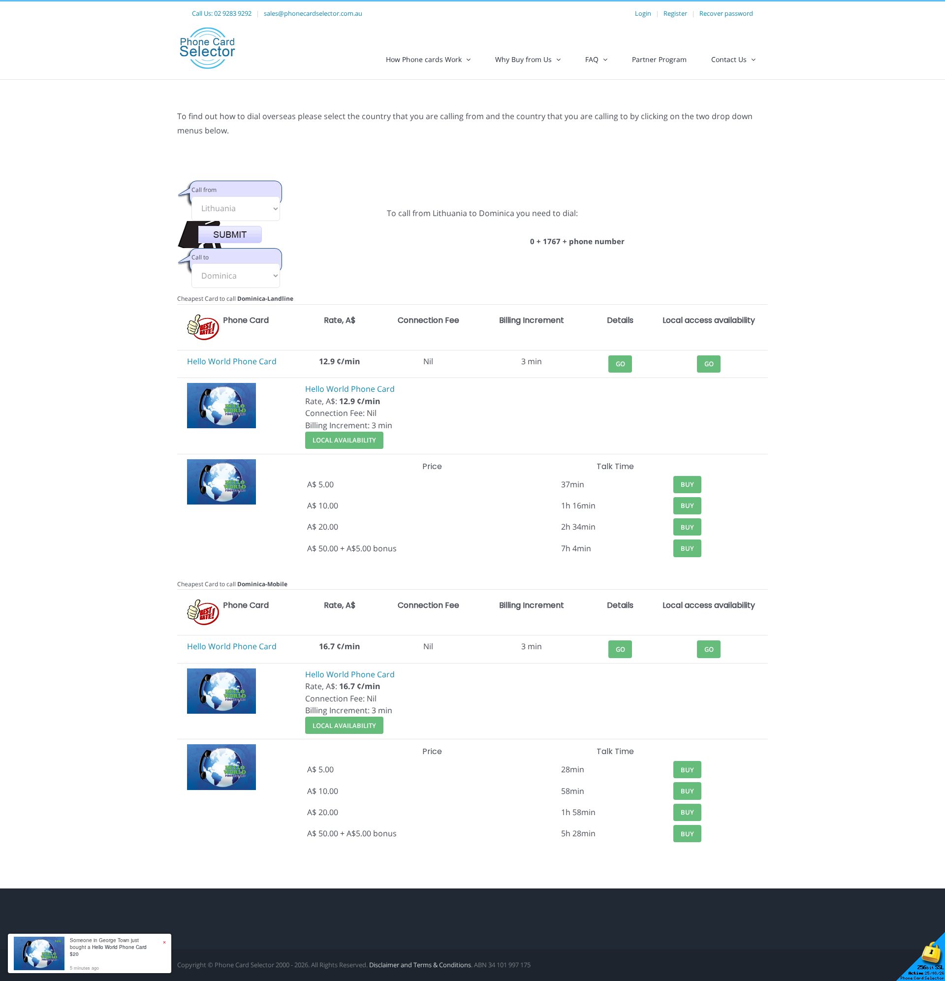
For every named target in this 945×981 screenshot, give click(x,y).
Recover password (726, 13)
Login (643, 13)
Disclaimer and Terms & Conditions (420, 964)
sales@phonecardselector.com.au (313, 13)
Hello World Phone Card (232, 361)
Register (675, 13)
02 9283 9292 (233, 13)
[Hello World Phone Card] (221, 388)
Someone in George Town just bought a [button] (108, 947)
